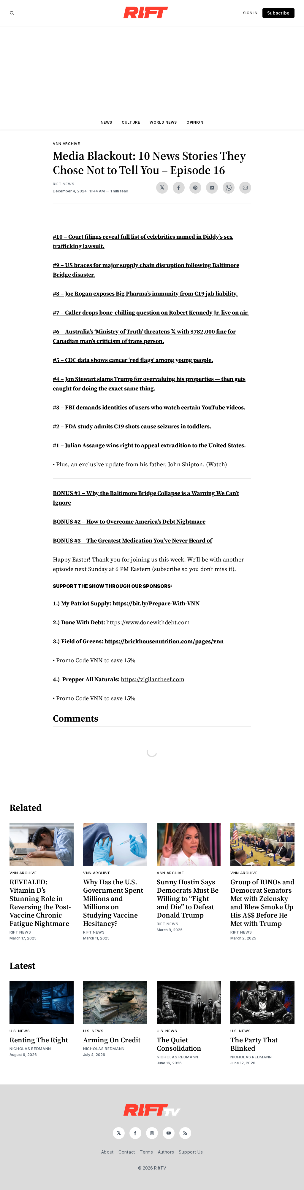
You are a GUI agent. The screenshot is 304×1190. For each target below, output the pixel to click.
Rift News (63, 184)
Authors (166, 1151)
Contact (126, 1151)
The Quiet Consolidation (179, 1044)
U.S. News (20, 1031)
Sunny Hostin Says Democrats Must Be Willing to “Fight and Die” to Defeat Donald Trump (187, 898)
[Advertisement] (152, 70)
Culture (131, 122)
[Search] (12, 13)
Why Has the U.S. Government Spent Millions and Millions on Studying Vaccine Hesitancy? (113, 902)
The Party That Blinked (254, 1044)
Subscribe (278, 12)
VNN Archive (66, 143)
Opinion (194, 122)
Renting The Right (39, 1040)
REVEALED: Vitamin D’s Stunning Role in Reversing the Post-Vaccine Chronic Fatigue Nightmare (40, 902)
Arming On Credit (111, 1040)
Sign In (250, 13)
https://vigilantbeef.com (152, 679)
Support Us (191, 1151)
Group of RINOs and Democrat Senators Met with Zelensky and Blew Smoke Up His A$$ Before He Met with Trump (262, 902)
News (106, 122)
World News (163, 122)
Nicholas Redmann (30, 1049)
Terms (146, 1151)
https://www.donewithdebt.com (148, 622)
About (107, 1151)
